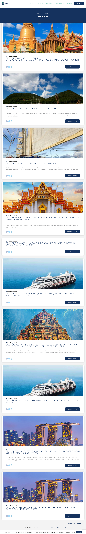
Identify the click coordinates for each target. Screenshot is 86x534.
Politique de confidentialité (50, 527)
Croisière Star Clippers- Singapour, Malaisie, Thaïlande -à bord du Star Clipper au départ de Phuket (43, 218)
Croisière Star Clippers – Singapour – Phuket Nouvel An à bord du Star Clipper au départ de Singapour (43, 452)
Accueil (39, 13)
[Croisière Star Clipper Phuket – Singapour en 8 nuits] (42, 99)
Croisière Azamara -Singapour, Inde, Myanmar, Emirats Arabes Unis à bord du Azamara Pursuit (41, 295)
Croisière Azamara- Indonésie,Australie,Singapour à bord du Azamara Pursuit (42, 401)
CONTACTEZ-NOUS (79, 3)
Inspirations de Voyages (59, 3)
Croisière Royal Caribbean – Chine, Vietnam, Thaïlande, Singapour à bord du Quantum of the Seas (41, 508)
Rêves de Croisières (12, 56)
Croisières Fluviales (49, 3)
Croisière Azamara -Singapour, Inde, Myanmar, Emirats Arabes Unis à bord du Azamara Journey (41, 244)
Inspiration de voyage (74, 523)
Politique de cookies (62, 527)
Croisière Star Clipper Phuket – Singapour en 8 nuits (33, 109)
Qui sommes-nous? (69, 3)
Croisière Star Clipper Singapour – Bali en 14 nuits (32, 163)
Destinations (31, 3)
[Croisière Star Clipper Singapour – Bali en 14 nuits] (42, 154)
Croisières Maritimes (39, 3)
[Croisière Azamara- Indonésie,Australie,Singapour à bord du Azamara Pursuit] (42, 391)
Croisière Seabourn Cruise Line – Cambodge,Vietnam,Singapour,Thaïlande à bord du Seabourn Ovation (42, 59)
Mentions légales (39, 527)
